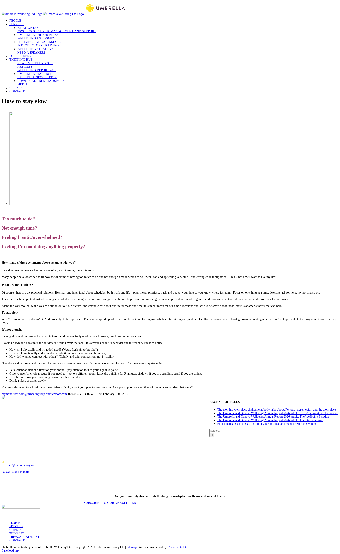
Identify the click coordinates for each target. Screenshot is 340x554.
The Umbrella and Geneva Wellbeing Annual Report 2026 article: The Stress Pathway (270, 420)
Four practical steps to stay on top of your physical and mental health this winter (266, 423)
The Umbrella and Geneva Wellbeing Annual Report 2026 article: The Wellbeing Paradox (273, 416)
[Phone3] (148, 203)
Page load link (10, 550)
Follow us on (16, 471)
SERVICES (16, 526)
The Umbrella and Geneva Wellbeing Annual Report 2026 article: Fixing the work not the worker (277, 413)
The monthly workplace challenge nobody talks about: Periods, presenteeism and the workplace (276, 409)
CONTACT (17, 540)
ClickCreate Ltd (178, 547)
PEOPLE (14, 522)
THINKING (16, 533)
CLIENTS (15, 529)
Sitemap (132, 547)
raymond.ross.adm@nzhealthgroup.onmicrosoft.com (34, 394)
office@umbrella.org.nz (19, 465)
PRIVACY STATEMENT (24, 536)
